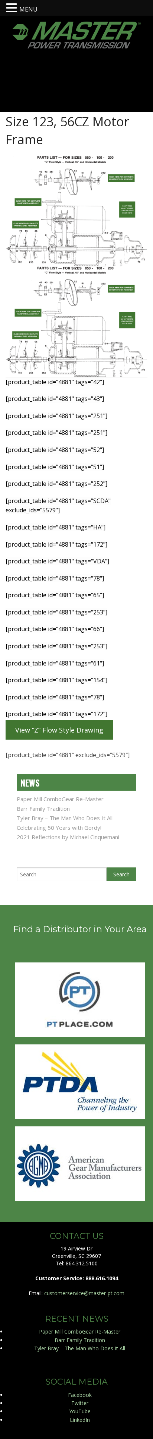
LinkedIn (80, 1419)
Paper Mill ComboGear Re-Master (60, 799)
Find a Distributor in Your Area (80, 929)
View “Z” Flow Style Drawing (59, 729)
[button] (12, 7)
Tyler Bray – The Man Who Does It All (65, 818)
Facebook (80, 1394)
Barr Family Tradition (43, 808)
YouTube (80, 1411)
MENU (28, 9)
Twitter (79, 1403)
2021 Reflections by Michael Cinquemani (68, 837)
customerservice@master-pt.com (84, 1293)
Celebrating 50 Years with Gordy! (59, 827)
